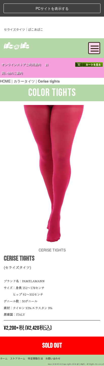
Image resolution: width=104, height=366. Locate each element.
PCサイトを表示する (52, 8)
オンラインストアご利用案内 (21, 64)
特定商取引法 (35, 358)
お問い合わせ (53, 358)
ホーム (4, 358)
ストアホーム (17, 358)
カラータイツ (24, 81)
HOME (5, 81)
